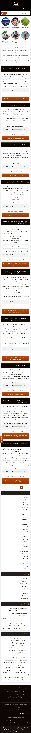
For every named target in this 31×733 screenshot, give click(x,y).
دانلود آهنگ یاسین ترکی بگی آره (18, 365)
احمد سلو (26, 497)
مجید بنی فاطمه (24, 583)
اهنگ (26, 372)
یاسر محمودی (25, 526)
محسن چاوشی (24, 502)
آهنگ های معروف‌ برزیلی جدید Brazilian (18, 648)
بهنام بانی (26, 566)
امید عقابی (25, 546)
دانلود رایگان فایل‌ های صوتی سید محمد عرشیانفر (16, 660)
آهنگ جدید (26, 8)
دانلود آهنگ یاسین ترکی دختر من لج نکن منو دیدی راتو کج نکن (15, 436)
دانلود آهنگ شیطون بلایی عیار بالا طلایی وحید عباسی (15, 628)
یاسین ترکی (25, 529)
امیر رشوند (25, 549)
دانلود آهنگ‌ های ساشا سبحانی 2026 (19, 645)
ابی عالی (26, 499)
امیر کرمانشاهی (24, 598)
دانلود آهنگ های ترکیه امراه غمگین (19, 616)
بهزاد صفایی (25, 517)
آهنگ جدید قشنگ (23, 534)
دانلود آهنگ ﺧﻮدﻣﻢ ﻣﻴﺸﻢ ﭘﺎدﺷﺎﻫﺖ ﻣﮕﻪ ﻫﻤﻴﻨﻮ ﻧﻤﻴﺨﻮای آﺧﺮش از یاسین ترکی (16, 272)
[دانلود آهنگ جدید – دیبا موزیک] (16, 3)
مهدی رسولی (25, 581)
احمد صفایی (25, 544)
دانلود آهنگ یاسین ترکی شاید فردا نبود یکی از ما (15, 99)
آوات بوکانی (25, 539)
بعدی (9, 488)
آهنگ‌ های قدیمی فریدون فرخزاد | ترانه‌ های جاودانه (16, 643)
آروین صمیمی (25, 524)
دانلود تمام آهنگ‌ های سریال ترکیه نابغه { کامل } (16, 667)
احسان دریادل (25, 541)
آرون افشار (25, 522)
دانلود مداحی (5, 8)
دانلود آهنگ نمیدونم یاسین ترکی (17, 144)
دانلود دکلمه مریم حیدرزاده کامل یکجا (19, 608)
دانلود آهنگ (24, 74)
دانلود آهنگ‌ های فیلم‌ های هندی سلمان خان (17, 670)
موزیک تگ (25, 568)
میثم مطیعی (25, 591)
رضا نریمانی (25, 588)
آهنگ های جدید (24, 551)
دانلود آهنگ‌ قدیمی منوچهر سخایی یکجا (19, 640)
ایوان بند (26, 561)
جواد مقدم (25, 593)
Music (12, 338)
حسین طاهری (25, 586)
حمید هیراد (25, 504)
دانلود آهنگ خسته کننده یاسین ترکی (16, 182)
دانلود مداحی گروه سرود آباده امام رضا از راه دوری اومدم (16, 723)
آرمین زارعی (25, 536)
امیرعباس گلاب (24, 554)
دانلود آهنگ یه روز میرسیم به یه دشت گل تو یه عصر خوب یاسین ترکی (15, 444)
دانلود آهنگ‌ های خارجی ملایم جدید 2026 (18, 650)
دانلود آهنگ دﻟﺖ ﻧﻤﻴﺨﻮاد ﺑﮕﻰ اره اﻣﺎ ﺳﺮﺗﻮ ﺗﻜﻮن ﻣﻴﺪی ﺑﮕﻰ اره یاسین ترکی (16, 319)
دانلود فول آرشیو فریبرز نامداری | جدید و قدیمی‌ (17, 680)
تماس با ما (10, 731)
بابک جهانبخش (24, 531)
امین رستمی (25, 558)
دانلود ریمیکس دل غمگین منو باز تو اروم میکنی (16, 625)
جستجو (4, 13)
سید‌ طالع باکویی (24, 596)
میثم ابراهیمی (25, 514)
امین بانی (26, 556)
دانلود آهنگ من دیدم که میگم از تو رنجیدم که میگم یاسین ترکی (15, 264)
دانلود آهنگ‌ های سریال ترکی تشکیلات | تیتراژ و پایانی (15, 662)
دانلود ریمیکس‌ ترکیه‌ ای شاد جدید (15, 710)
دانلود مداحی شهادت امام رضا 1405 (15, 717)
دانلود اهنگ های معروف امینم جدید (19, 665)
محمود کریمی (25, 578)
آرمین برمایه (25, 519)
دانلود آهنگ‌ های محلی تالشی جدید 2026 (18, 611)
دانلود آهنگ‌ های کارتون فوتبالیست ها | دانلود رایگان (15, 677)
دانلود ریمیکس (16, 8)
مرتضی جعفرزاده (24, 512)
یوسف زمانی (25, 507)
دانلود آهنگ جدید (22, 149)
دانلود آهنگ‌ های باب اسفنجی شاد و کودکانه (18, 657)
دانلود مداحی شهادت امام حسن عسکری (15, 720)
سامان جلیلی (25, 509)
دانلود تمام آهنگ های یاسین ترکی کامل (15, 48)
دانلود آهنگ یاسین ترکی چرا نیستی (17, 105)
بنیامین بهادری (24, 563)
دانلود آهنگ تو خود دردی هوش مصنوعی (18, 623)
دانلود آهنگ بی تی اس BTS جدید (20, 613)
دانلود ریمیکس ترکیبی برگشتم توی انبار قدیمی (16, 707)
